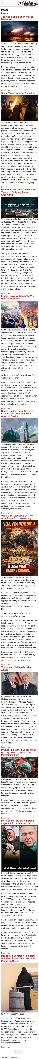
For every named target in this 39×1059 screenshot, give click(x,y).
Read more (5, 90)
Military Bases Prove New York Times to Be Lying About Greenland (18, 192)
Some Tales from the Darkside (18, 93)
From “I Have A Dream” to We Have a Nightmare (17, 297)
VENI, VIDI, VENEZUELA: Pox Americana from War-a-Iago (17, 517)
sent (22, 1021)
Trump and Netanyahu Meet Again (16, 668)
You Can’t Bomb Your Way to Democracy (17, 18)
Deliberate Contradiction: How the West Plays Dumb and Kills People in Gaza (18, 958)
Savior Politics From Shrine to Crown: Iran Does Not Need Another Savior (17, 414)
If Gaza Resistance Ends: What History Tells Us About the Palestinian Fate (18, 752)
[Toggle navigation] (5, 3)
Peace (4, 13)
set (19, 782)
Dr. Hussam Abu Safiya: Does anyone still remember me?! (17, 822)
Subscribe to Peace (9, 1057)
